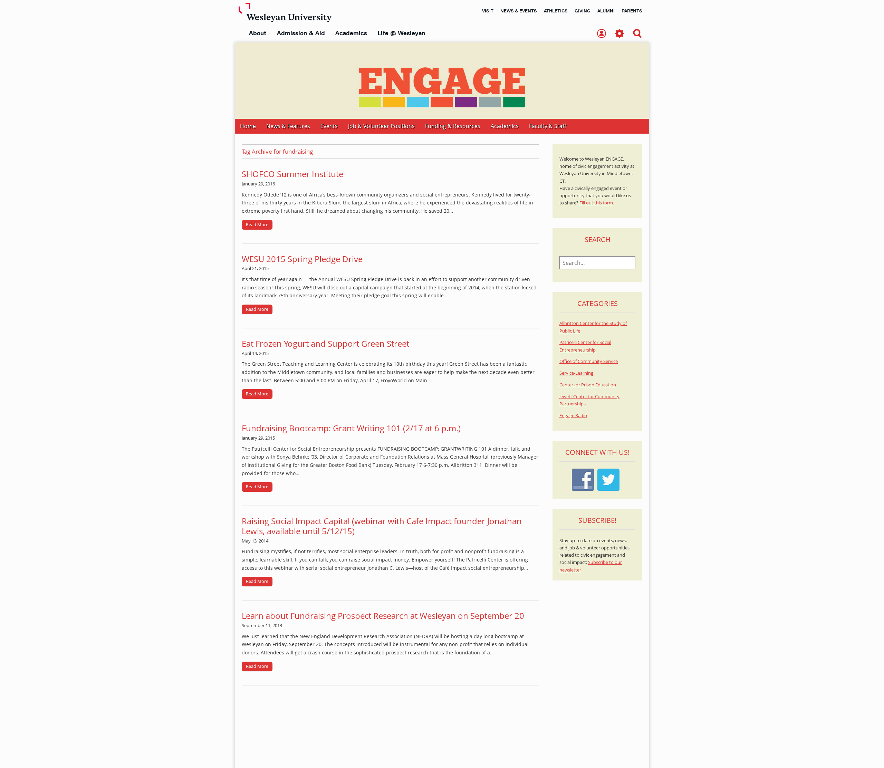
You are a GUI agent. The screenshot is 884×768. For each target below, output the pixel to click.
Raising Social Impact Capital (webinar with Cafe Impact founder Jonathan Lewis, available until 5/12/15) (382, 526)
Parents (632, 11)
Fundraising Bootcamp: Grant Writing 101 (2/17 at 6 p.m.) (351, 428)
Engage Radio (573, 416)
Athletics (556, 11)
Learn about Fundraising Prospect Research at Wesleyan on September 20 (383, 615)
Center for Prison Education (587, 385)
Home (248, 126)
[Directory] (601, 34)
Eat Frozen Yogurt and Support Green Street (325, 343)
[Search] (637, 34)
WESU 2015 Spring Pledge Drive (302, 259)
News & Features (288, 126)
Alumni (606, 11)
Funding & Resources (452, 126)
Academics (351, 33)
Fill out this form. (596, 203)
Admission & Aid (301, 33)
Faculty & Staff (547, 126)
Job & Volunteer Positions (381, 126)
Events (329, 126)
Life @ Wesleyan (401, 33)
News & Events (518, 11)
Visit (487, 11)
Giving (582, 11)
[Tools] (619, 34)
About (258, 33)
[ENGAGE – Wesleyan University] (442, 80)
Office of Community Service (588, 361)
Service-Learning (576, 373)
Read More (257, 224)
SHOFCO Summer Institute (292, 174)
